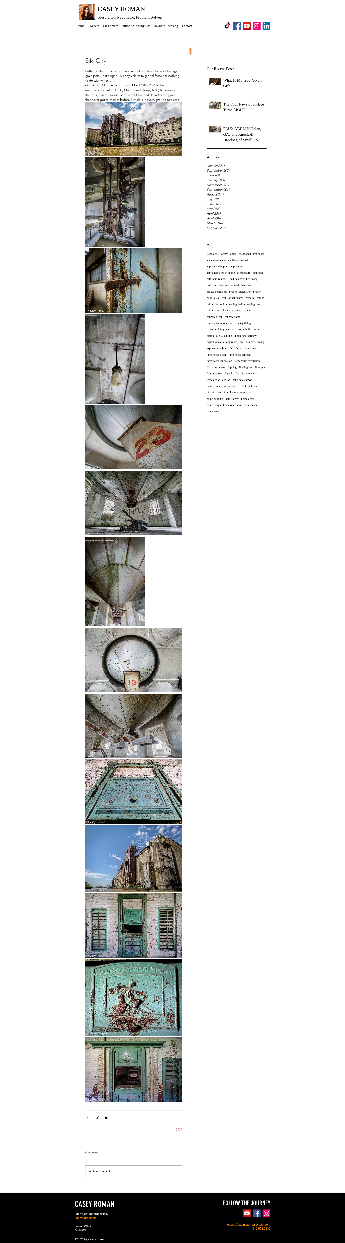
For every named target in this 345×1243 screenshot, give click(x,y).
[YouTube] (247, 26)
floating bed (246, 367)
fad (231, 348)
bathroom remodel (217, 278)
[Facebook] (237, 26)
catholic (250, 297)
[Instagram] (257, 26)
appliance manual (238, 260)
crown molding (215, 329)
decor (256, 329)
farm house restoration (247, 360)
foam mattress (214, 373)
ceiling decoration (217, 304)
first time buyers (216, 367)
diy (241, 342)
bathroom (258, 272)
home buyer (232, 398)
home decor (247, 398)
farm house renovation (219, 360)
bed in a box (237, 278)
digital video (214, 342)
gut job (226, 379)
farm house (249, 348)
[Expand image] (133, 129)
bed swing (252, 278)
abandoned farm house (251, 253)
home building (215, 398)
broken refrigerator (240, 291)
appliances (236, 266)
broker (257, 291)
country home (232, 316)
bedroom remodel (229, 285)
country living (243, 323)
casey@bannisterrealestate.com (248, 1224)
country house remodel (219, 323)
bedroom (212, 285)
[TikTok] (227, 26)
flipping (232, 367)
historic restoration (240, 392)
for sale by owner (245, 373)
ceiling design (237, 304)
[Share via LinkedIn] (107, 1117)
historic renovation (217, 392)
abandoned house (216, 260)
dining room (230, 342)
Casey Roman (228, 253)
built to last (213, 297)
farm (238, 348)
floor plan (260, 367)
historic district (231, 386)
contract (236, 310)
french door (213, 379)
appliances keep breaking (221, 272)
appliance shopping (217, 266)
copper (247, 310)
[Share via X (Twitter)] (97, 1117)
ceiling (260, 297)
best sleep (246, 285)
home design (214, 405)
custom (230, 329)
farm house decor (216, 354)
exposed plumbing (217, 348)
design (210, 335)
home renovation (232, 405)
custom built (244, 329)
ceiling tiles (213, 310)
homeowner (213, 411)
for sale (229, 373)
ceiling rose (253, 304)
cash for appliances (232, 297)
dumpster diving (255, 342)
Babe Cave (213, 253)
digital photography (245, 335)
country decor (214, 316)
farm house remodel (240, 354)
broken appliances (217, 291)
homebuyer (251, 405)
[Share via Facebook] (87, 1117)
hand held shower (242, 379)
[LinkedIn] (266, 26)
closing (226, 310)
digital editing (224, 335)
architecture (243, 272)
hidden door (213, 386)
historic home (249, 386)
